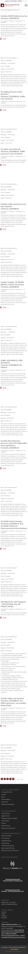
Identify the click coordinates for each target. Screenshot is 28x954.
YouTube (3, 912)
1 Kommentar (11, 21)
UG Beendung (5, 843)
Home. (4, 39)
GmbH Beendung (6, 840)
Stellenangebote (6, 799)
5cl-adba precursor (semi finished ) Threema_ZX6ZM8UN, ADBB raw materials (13, 95)
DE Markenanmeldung (7, 845)
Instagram (4, 917)
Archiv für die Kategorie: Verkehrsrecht (10, 10)
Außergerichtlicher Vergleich (9, 818)
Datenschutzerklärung (7, 804)
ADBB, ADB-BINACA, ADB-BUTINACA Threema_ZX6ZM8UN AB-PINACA (12, 364)
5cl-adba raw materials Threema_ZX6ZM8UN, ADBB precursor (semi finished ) (13, 151)
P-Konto (3, 823)
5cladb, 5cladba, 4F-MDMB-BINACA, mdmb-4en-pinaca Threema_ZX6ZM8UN (12, 284)
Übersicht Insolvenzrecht (8, 828)
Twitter (3, 914)
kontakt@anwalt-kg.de (11, 904)
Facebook (4, 916)
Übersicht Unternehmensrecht (10, 850)
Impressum (4, 802)
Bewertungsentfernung (7, 848)
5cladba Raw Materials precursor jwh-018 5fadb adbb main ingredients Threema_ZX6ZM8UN (14, 444)
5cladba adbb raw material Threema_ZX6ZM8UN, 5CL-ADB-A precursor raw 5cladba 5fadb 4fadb (13, 702)
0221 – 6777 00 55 (11, 902)
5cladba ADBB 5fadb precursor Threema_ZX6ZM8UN (14, 17)
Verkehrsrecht (19, 21)
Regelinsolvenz (5, 816)
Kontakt (3, 794)
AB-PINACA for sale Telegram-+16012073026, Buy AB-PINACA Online (13, 604)
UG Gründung (5, 838)
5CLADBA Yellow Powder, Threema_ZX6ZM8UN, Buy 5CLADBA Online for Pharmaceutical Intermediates (14, 525)
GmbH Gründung (6, 836)
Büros (3, 797)
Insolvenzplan (5, 821)
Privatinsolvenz (5, 813)
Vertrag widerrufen (6, 792)
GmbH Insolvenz (6, 826)
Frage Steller (3, 22)
